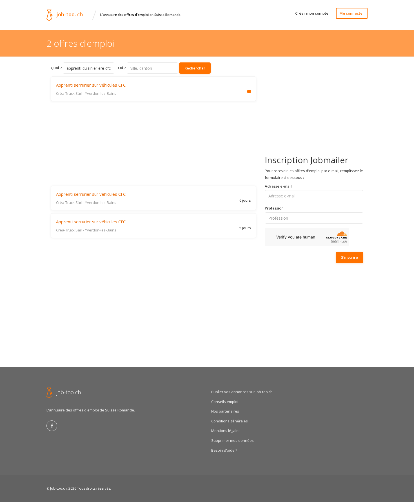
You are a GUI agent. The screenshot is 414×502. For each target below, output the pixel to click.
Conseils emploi (224, 401)
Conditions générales (229, 421)
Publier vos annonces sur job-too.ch (242, 391)
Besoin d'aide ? (224, 450)
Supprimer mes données (232, 440)
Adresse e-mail (278, 186)
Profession (274, 208)
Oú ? (122, 67)
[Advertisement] (153, 143)
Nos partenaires (225, 411)
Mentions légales (226, 430)
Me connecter (351, 13)
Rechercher (194, 68)
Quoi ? (56, 67)
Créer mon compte (311, 13)
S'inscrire (349, 257)
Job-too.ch (58, 488)
